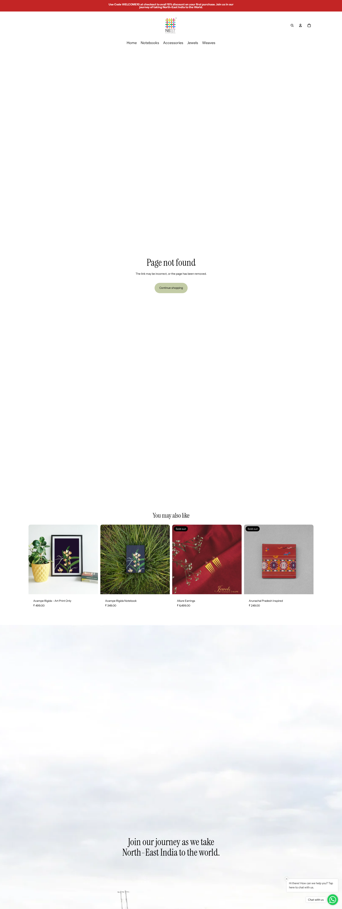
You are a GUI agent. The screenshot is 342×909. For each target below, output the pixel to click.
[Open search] (292, 25)
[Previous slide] (178, 559)
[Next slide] (236, 559)
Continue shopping (171, 288)
